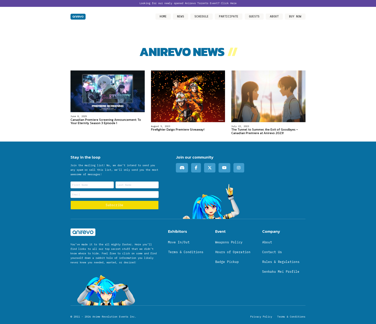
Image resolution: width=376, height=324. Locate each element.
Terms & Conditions (291, 316)
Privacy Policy (261, 316)
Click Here (229, 3)
